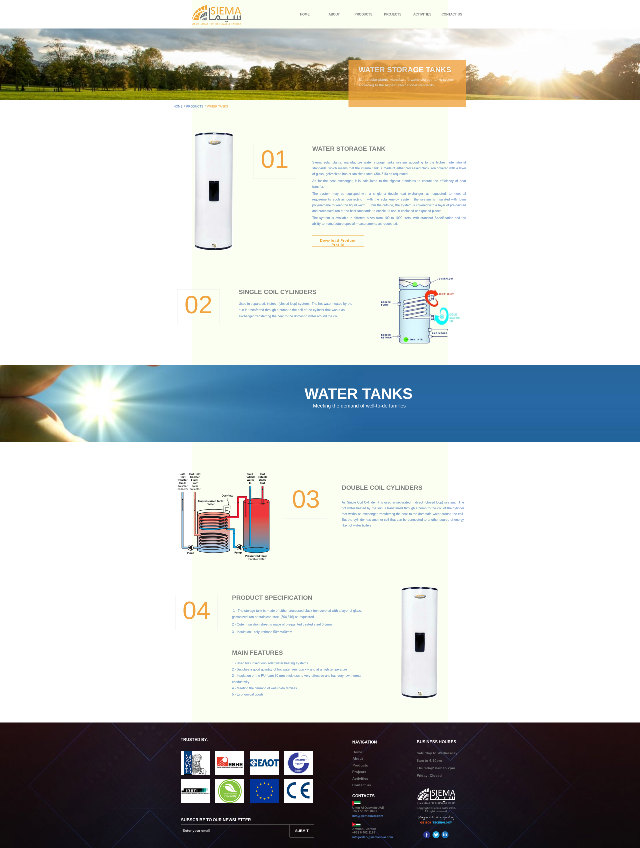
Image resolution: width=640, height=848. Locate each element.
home (178, 106)
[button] (363, 14)
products (194, 106)
